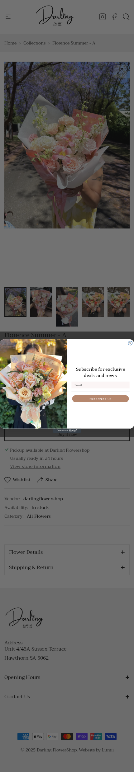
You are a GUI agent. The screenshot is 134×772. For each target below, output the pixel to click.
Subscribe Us (100, 399)
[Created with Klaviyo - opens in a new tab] (67, 431)
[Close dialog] (130, 343)
